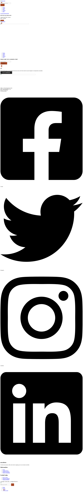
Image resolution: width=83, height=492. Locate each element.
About (4, 8)
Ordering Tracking (6, 471)
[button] (0, 22)
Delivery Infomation (6, 472)
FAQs (4, 469)
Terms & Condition (6, 478)
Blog (3, 11)
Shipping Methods (6, 479)
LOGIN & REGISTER (4, 13)
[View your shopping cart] (0, 2)
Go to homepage (6, 72)
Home (4, 7)
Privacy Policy (5, 477)
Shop (4, 9)
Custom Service (5, 470)
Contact (4, 10)
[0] (0, 66)
